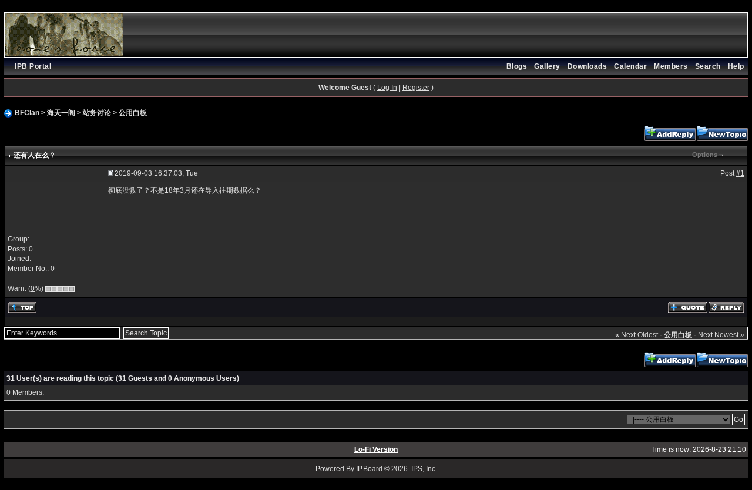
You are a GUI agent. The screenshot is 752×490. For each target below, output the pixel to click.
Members (671, 66)
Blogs (517, 66)
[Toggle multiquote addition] (687, 307)
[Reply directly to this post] (726, 307)
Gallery (547, 66)
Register (415, 87)
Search (708, 66)
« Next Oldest (636, 335)
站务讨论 (97, 113)
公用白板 (133, 113)
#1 (740, 173)
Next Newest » (721, 335)
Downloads (587, 66)
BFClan (27, 113)
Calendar (630, 66)
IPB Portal (33, 66)
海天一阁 (61, 113)
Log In (387, 87)
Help (736, 66)
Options (704, 154)
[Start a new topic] (722, 133)
